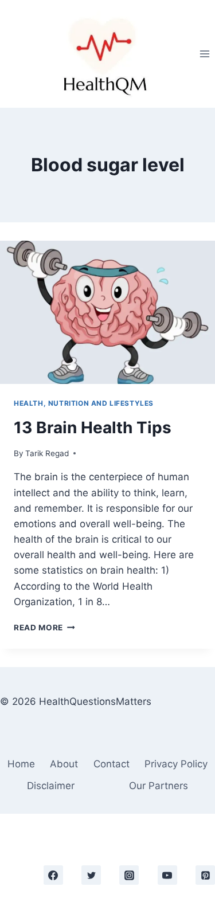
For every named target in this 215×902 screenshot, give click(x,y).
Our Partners (158, 785)
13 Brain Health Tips (92, 427)
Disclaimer (51, 785)
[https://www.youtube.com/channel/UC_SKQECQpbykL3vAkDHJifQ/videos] (167, 875)
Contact (111, 764)
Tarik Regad (47, 453)
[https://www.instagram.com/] (129, 875)
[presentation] (107, 312)
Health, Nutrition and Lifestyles (84, 403)
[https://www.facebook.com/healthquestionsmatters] (53, 875)
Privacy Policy (176, 764)
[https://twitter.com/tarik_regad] (91, 875)
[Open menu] (204, 53)
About (64, 764)
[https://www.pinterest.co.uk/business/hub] (205, 875)
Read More (44, 627)
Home (21, 764)
